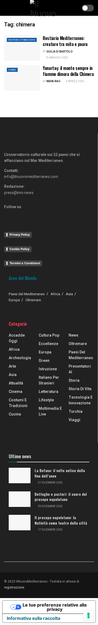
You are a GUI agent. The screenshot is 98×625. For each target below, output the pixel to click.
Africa (55, 294)
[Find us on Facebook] (6, 213)
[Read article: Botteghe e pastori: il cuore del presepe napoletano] (19, 499)
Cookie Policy (19, 249)
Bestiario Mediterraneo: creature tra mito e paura (65, 41)
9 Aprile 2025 (74, 81)
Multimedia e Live (50, 411)
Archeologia (20, 358)
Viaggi (12, 69)
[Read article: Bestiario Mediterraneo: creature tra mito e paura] (22, 48)
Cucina (15, 414)
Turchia (75, 411)
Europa (14, 300)
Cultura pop (49, 335)
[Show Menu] (6, 8)
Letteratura (48, 392)
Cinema (15, 392)
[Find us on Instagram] (15, 213)
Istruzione (48, 369)
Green (44, 361)
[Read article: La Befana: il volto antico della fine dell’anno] (19, 475)
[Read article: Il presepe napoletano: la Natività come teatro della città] (19, 522)
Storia (74, 380)
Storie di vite (80, 389)
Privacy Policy (20, 234)
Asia (69, 294)
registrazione (14, 587)
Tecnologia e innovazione (81, 400)
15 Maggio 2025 (56, 58)
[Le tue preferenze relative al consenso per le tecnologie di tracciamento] (88, 615)
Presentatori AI (80, 369)
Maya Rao (53, 81)
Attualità (16, 383)
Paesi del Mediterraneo (27, 294)
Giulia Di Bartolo (60, 52)
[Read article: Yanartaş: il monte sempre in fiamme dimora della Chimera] (22, 78)
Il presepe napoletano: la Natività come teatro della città (61, 520)
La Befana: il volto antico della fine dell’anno (60, 473)
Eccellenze (48, 344)
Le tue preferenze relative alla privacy (55, 607)
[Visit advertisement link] (49, 114)
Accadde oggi (17, 338)
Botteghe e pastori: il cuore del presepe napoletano (61, 496)
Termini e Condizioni (25, 263)
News (73, 335)
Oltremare (33, 300)
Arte (12, 366)
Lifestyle (46, 400)
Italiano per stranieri (49, 380)
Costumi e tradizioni (21, 39)
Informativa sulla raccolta (33, 618)
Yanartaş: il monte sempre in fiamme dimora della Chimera (68, 71)
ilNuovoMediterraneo (31, 581)
